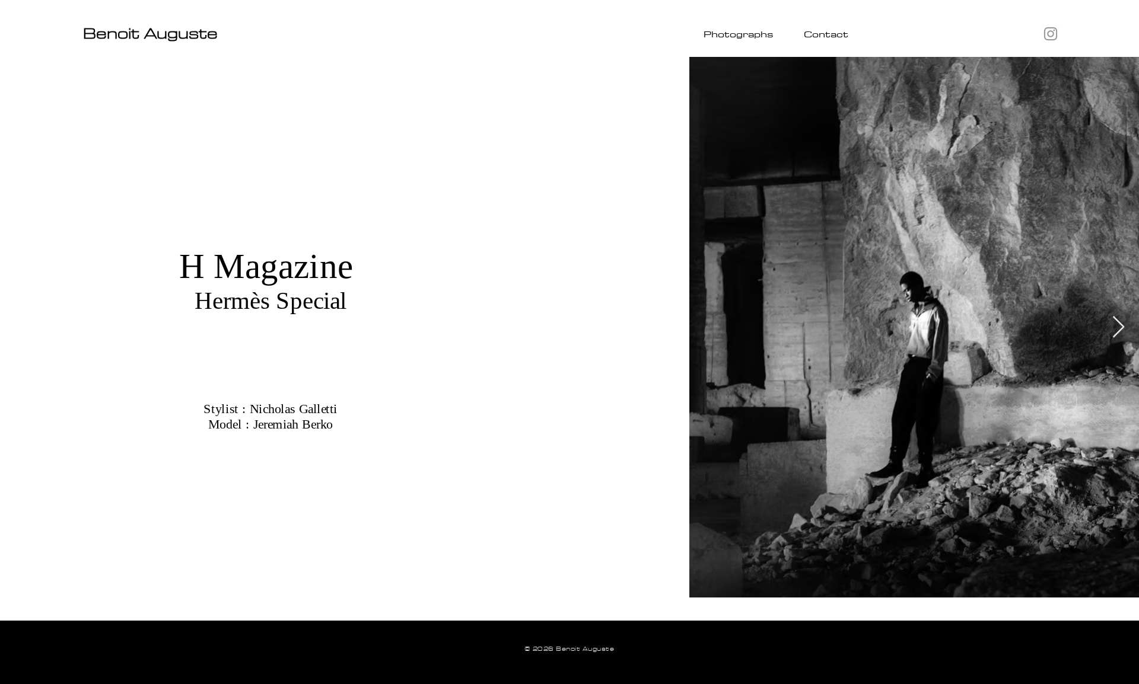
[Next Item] (1118, 327)
